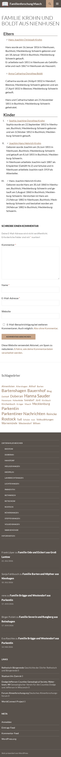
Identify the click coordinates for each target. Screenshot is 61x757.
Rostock (9, 418)
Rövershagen (12, 512)
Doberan (16, 396)
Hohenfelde (18, 400)
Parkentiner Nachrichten (23, 413)
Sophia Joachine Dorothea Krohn (27, 120)
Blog (49, 391)
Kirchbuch (46, 400)
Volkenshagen (12, 524)
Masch (28, 404)
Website (6, 311)
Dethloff (5, 397)
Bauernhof (36, 390)
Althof (32, 386)
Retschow (10, 501)
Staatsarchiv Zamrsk (11, 676)
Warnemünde (9, 423)
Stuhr (33, 420)
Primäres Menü (57, 4)
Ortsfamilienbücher (12, 443)
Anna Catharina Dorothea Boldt (25, 73)
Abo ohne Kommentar (46, 328)
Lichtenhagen (12, 483)
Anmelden (7, 722)
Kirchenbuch (8, 404)
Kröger (20, 404)
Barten (40, 386)
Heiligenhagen (12, 466)
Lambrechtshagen (14, 478)
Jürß (38, 400)
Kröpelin (9, 472)
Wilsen (36, 423)
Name (5, 284)
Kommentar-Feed (10, 733)
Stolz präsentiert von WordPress (15, 753)
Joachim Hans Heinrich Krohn (25, 143)
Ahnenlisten (8, 386)
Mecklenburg (41, 404)
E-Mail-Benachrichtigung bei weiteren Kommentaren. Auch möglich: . (30, 326)
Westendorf (25, 423)
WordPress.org (9, 739)
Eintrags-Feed (8, 727)
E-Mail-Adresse (11, 298)
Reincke (51, 414)
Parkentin (10, 408)
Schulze (26, 420)
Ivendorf (29, 400)
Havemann (6, 400)
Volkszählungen (44, 419)
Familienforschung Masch (26, 3)
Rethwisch (10, 495)
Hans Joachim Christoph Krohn (25, 39)
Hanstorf (10, 460)
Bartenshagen (14, 390)
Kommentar (9, 244)
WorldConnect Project (13, 701)
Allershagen (22, 386)
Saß (19, 419)
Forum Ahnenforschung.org (15, 693)
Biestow (9, 449)
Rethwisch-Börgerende (13, 667)
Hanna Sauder (37, 395)
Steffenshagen (12, 518)
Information (8, 536)
